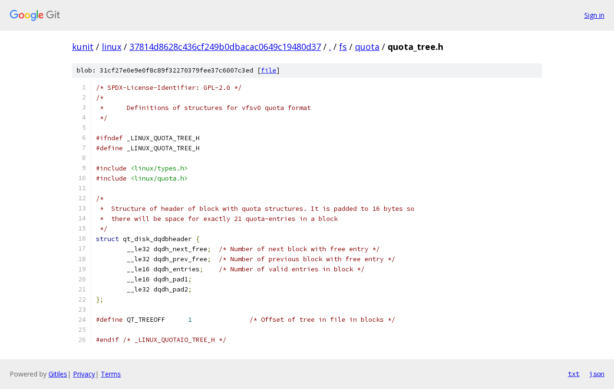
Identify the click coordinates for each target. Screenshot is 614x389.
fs (343, 46)
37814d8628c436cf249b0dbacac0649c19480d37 (225, 46)
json (596, 373)
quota (367, 46)
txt (573, 373)
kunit (83, 46)
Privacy (84, 373)
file (268, 70)
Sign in (594, 15)
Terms (111, 373)
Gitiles (57, 373)
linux (111, 46)
